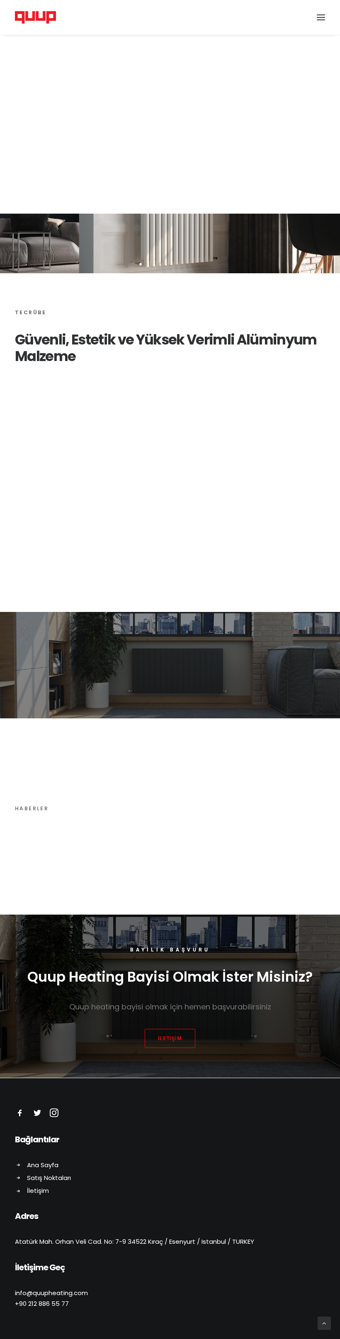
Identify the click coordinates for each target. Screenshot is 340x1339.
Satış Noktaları (49, 1177)
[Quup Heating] (35, 17)
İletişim (38, 1190)
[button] (321, 17)
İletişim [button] (170, 1038)
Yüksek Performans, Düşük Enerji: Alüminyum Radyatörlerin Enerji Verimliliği (166, 874)
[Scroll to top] (324, 1322)
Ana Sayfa (42, 1165)
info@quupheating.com (51, 1292)
